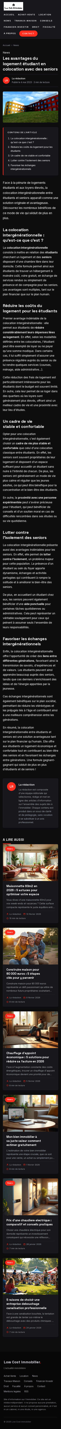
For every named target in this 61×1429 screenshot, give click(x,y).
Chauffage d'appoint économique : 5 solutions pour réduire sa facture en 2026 (27, 1057)
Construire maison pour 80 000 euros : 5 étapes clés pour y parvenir (23, 974)
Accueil (9, 14)
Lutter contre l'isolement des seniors (30, 160)
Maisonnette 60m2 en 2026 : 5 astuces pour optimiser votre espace (22, 890)
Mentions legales (12, 1391)
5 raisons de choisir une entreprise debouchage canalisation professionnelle (26, 1304)
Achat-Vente (26, 14)
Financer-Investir (16, 27)
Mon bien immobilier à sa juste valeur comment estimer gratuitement (23, 1141)
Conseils (46, 21)
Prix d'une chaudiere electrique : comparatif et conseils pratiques (29, 1222)
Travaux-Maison (25, 21)
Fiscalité (49, 27)
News (7, 21)
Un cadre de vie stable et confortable (30, 155)
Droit (36, 27)
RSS (26, 1391)
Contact (28, 33)
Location (45, 14)
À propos (10, 33)
